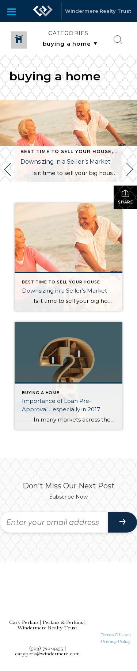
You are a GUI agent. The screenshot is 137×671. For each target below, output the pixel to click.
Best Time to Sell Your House (66, 151)
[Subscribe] (122, 522)
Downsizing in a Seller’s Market (65, 161)
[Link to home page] (42, 11)
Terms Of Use (115, 634)
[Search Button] (118, 40)
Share (125, 202)
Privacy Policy (116, 641)
